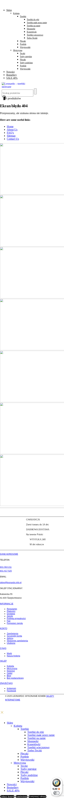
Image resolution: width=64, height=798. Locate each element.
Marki (9, 653)
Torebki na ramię (33, 25)
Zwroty (10, 616)
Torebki (23, 16)
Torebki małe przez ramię (37, 22)
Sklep (9, 10)
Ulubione (11, 643)
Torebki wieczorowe (35, 35)
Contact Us (13, 138)
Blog (9, 676)
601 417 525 (6, 571)
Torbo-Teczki (32, 38)
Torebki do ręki (33, 19)
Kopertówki (32, 32)
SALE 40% (12, 78)
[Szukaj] (35, 91)
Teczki (22, 53)
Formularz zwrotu (15, 623)
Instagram (11, 688)
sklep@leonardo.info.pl (11, 582)
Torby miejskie (26, 56)
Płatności (11, 611)
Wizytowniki (25, 47)
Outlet (9, 673)
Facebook (11, 691)
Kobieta (16, 13)
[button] (2, 713)
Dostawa (11, 614)
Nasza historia (13, 656)
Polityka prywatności (16, 618)
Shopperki (31, 29)
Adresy (10, 638)
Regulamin (12, 609)
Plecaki (23, 41)
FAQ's (10, 132)
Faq (8, 621)
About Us (12, 129)
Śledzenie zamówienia (17, 641)
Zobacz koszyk (7, 796)
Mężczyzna (17, 50)
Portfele (23, 44)
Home (10, 126)
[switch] (56, 793)
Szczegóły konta (14, 636)
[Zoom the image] (32, 169)
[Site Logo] (15, 86)
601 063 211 (6, 567)
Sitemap (11, 135)
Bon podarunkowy (15, 678)
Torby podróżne (26, 62)
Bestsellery (11, 75)
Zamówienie (21, 796)
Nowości (10, 72)
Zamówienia (12, 633)
